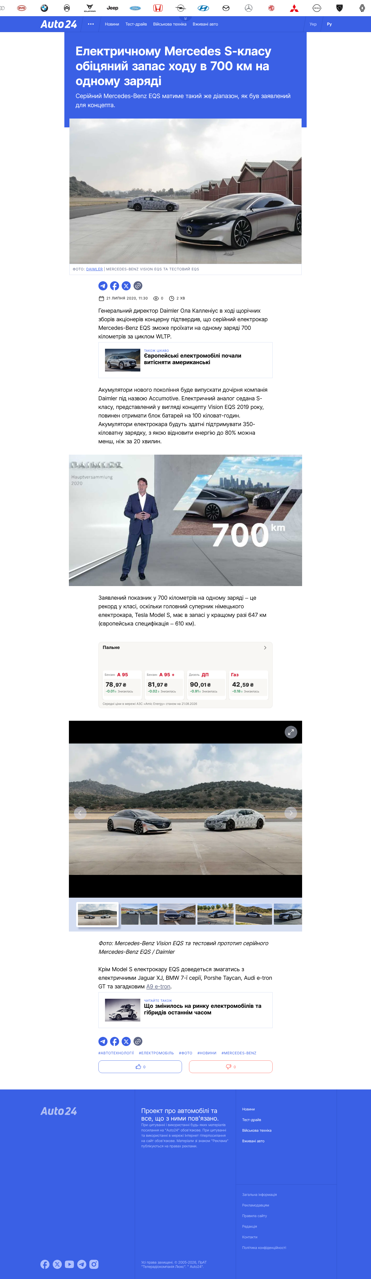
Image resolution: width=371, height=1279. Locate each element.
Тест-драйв (136, 24)
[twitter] (126, 285)
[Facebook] (44, 1264)
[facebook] (114, 285)
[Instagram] (93, 1264)
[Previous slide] (80, 813)
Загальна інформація (259, 1195)
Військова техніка (170, 24)
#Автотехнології (116, 1053)
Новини (112, 24)
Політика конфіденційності (264, 1248)
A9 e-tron (158, 986)
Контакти (249, 1237)
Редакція (249, 1226)
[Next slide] (290, 813)
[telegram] (103, 285)
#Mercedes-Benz (239, 1053)
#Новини (207, 1053)
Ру (329, 24)
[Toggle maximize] (290, 732)
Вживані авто (205, 24)
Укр (313, 24)
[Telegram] (81, 1264)
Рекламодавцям (255, 1205)
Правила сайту (254, 1216)
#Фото (186, 1053)
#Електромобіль (156, 1053)
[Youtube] (69, 1264)
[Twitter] (57, 1264)
